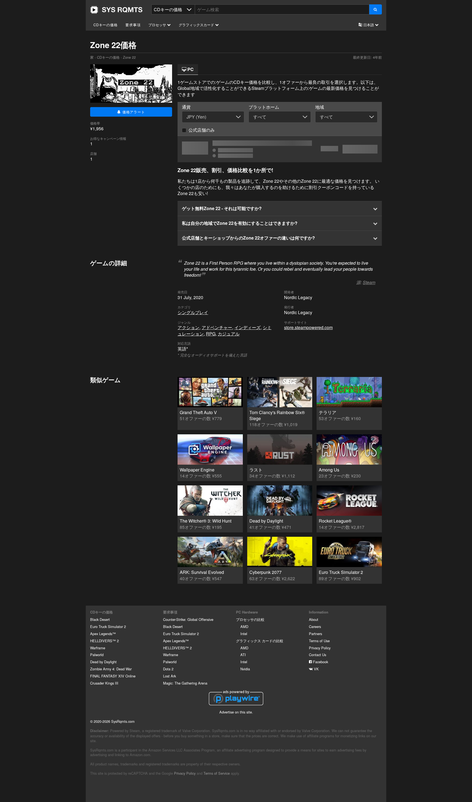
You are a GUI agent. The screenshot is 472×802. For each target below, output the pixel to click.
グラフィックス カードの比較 (259, 640)
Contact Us (317, 654)
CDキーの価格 (105, 24)
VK (316, 668)
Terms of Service (216, 773)
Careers (315, 626)
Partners (315, 633)
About (313, 619)
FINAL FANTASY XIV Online (112, 676)
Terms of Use (319, 640)
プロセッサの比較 (250, 619)
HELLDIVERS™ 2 (104, 640)
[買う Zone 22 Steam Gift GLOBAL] (280, 149)
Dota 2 (168, 668)
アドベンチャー (217, 327)
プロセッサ (157, 24)
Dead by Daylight (103, 661)
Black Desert (100, 619)
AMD (244, 626)
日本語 (368, 24)
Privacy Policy (320, 647)
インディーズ (247, 327)
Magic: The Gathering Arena (185, 683)
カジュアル (229, 334)
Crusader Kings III (104, 683)
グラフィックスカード (197, 24)
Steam (369, 282)
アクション (188, 327)
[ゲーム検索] (375, 9)
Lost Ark (169, 676)
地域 (319, 107)
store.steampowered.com (308, 327)
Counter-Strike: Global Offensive (188, 619)
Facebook (320, 661)
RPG (211, 334)
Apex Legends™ (103, 633)
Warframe (97, 647)
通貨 (186, 107)
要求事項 (132, 24)
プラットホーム (264, 107)
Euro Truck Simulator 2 (108, 626)
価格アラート (133, 111)
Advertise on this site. (236, 712)
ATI (243, 654)
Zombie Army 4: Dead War (111, 668)
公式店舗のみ (201, 130)
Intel (243, 633)
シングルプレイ (193, 312)
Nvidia (245, 668)
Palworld (97, 654)
